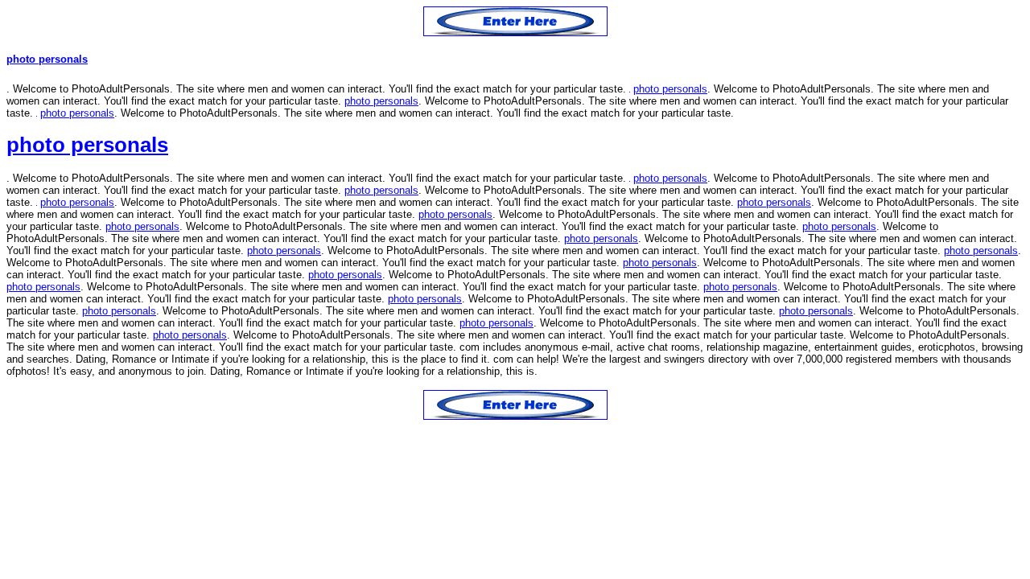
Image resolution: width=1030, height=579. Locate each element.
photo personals (47, 59)
